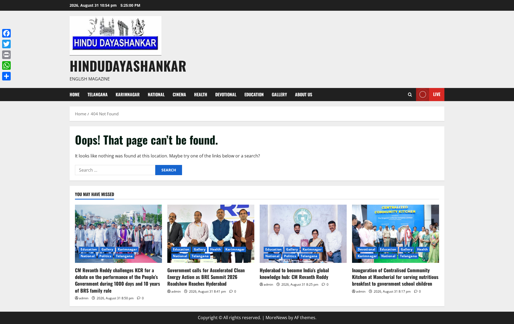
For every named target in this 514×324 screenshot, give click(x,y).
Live (436, 94)
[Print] (6, 54)
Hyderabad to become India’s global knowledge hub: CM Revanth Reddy (295, 273)
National (156, 94)
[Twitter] (6, 44)
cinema (179, 94)
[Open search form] (410, 94)
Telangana (98, 94)
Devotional (225, 94)
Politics (105, 256)
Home (75, 94)
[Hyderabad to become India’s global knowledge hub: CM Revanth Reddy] (303, 234)
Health (200, 94)
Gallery (279, 94)
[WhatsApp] (6, 65)
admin (83, 298)
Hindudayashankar (128, 65)
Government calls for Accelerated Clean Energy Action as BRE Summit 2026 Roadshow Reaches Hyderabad (206, 277)
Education (254, 94)
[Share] (6, 76)
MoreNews (276, 318)
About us (303, 94)
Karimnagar (128, 94)
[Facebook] (6, 33)
